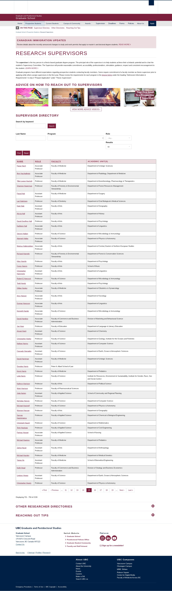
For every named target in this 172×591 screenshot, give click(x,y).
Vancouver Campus (124, 563)
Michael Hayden (23, 455)
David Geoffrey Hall (24, 221)
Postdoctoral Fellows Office (78, 540)
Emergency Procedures (24, 587)
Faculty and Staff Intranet (77, 546)
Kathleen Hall (22, 226)
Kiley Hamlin (21, 261)
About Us (140, 23)
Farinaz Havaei (22, 433)
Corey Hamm (22, 266)
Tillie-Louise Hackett (24, 181)
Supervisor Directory (42, 28)
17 (101, 490)
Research (46, 553)
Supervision (100, 23)
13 (78, 490)
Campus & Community (72, 23)
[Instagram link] (102, 538)
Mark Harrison (22, 388)
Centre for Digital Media (126, 575)
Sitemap (31, 553)
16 (96, 490)
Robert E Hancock (24, 279)
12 (72, 490)
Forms (121, 23)
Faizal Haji (21, 194)
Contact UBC (81, 563)
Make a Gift (80, 576)
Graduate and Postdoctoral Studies (86, 528)
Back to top (20, 553)
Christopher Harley (24, 339)
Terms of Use (38, 587)
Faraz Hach (21, 166)
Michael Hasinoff (23, 406)
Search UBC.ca (82, 579)
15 (90, 490)
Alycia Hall (21, 214)
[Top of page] (18, 28)
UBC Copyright (51, 587)
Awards (88, 23)
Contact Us (20, 544)
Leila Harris (21, 376)
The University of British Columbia (20, 7)
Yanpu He (20, 460)
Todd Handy (21, 283)
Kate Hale (20, 206)
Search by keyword (24, 122)
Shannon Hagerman (24, 186)
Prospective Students (33, 23)
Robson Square (123, 572)
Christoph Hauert (23, 423)
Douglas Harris (22, 366)
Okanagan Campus (124, 566)
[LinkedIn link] (108, 538)
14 (84, 490)
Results (109, 142)
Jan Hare (20, 326)
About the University (83, 566)
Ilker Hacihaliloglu (23, 173)
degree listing (107, 75)
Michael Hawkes (23, 440)
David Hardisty (22, 319)
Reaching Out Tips (73, 28)
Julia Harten (21, 393)
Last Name (21, 134)
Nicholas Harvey (23, 401)
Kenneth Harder (23, 311)
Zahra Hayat (21, 448)
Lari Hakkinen (22, 201)
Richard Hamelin (23, 254)
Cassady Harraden (24, 351)
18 (107, 490)
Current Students (52, 23)
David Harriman (23, 359)
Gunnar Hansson (23, 303)
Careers (79, 574)
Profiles (39, 553)
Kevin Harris (21, 371)
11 (66, 490)
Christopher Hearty (24, 483)
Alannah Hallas (22, 238)
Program (52, 134)
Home (20, 23)
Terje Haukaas (22, 428)
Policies (131, 23)
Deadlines (112, 23)
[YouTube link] (114, 538)
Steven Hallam (22, 234)
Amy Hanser (22, 296)
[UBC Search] (151, 2)
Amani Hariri (21, 331)
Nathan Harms (22, 344)
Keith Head (21, 468)
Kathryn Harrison (23, 384)
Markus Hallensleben (25, 246)
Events (78, 571)
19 (113, 490)
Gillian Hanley (22, 288)
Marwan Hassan (23, 410)
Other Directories (57, 28)
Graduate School (20, 32)
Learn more (31, 68)
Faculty (56, 161)
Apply (152, 23)
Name (20, 161)
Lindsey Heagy (22, 475)
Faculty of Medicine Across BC (129, 578)
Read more (124, 44)
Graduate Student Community (79, 543)
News (78, 569)
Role (108, 134)
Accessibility (62, 587)
